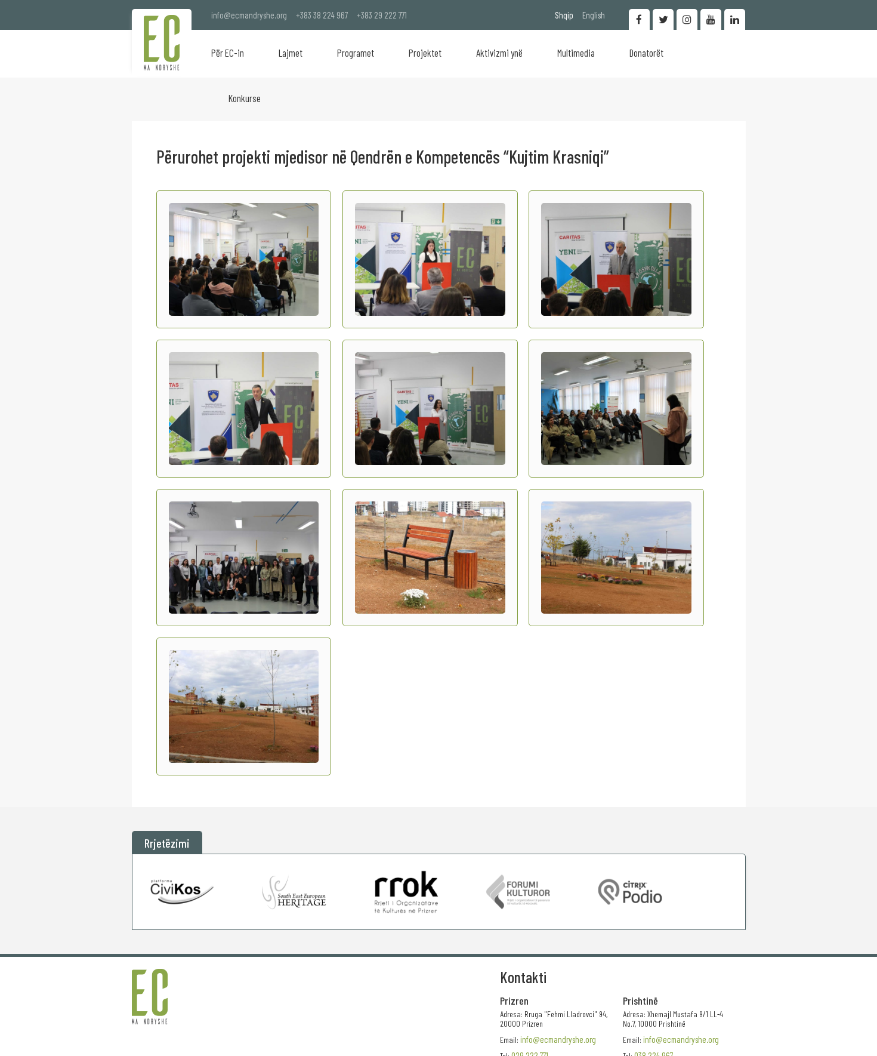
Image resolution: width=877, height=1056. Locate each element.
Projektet (425, 53)
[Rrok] (406, 892)
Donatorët (646, 53)
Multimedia (576, 53)
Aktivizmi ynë (499, 53)
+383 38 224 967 (322, 15)
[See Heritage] (294, 892)
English (593, 15)
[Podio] (630, 892)
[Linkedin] (734, 19)
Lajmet (290, 53)
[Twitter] (663, 19)
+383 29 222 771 (382, 15)
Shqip (564, 15)
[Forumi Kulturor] (518, 892)
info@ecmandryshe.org (249, 15)
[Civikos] (182, 892)
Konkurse (244, 98)
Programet (355, 53)
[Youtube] (710, 19)
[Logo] (162, 42)
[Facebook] (639, 19)
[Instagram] (687, 19)
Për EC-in (227, 53)
